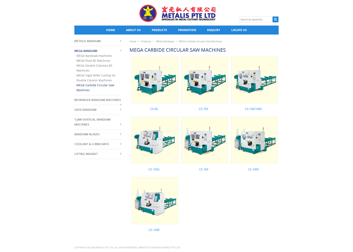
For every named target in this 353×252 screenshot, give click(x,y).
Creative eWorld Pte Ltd (165, 247)
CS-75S (203, 109)
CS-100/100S (253, 109)
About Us (133, 30)
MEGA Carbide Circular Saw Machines (200, 41)
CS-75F (203, 169)
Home (110, 30)
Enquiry (213, 30)
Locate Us (239, 30)
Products (159, 30)
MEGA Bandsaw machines (94, 56)
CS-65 (154, 109)
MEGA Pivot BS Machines (93, 61)
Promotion (187, 30)
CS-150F (154, 230)
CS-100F (253, 169)
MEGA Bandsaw (165, 41)
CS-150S (154, 169)
